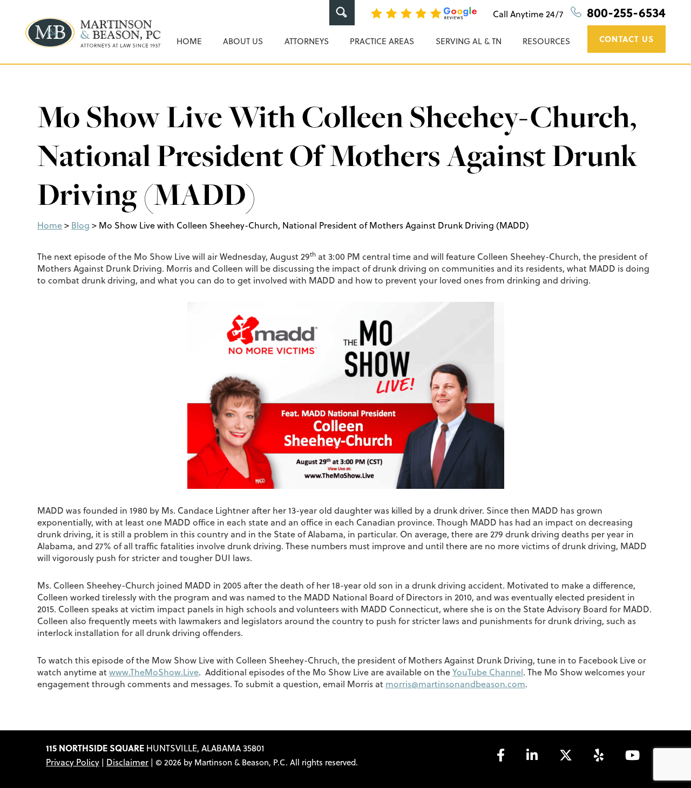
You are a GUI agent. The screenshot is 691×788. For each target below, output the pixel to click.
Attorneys (306, 41)
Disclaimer (127, 762)
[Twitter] (565, 755)
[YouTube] (632, 755)
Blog (80, 225)
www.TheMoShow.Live (154, 672)
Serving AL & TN (469, 41)
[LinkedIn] (532, 755)
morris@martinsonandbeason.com (455, 684)
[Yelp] (599, 755)
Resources (546, 41)
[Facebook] (501, 755)
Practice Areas (382, 41)
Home (189, 41)
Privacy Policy (72, 762)
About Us (243, 41)
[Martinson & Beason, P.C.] (92, 32)
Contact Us (626, 39)
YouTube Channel (487, 672)
